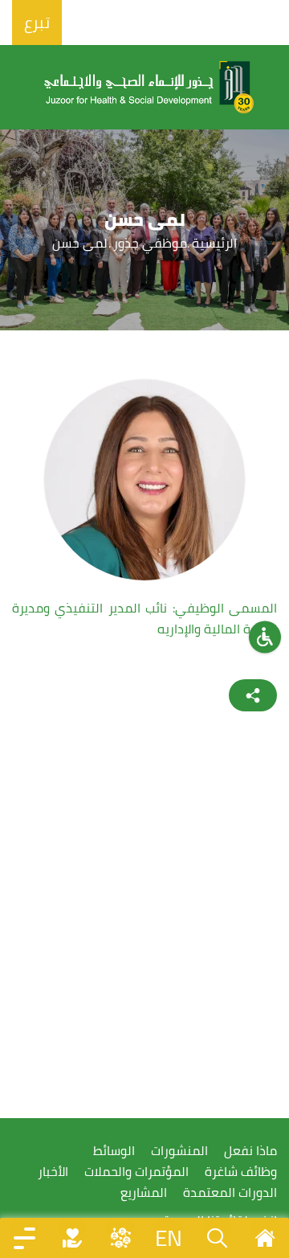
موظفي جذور (150, 243)
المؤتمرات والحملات (136, 1171)
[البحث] (217, 1238)
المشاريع (143, 1192)
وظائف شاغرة (241, 1171)
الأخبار (53, 1171)
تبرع (37, 22)
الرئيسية (214, 243)
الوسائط (114, 1150)
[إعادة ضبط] (265, 637)
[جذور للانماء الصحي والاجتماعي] (149, 87)
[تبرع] (72, 1238)
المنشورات (179, 1150)
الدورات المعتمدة (230, 1192)
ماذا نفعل (250, 1150)
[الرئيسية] (265, 1238)
